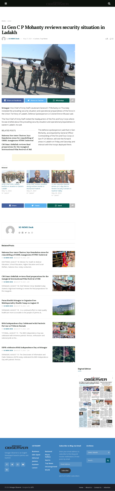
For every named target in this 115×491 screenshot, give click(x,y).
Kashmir (35, 464)
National (48, 451)
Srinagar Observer (15, 487)
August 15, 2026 (20, 329)
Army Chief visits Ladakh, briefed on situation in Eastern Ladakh (12, 186)
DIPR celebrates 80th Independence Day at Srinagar (24, 347)
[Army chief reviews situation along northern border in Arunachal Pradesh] (38, 176)
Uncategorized (51, 467)
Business (35, 451)
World (47, 470)
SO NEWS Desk (14, 39)
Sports (47, 460)
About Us (89, 487)
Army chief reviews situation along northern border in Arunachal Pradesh (37, 186)
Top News (44, 39)
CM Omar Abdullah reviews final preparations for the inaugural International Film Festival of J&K (17, 147)
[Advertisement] (57, 13)
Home (4, 21)
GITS (32, 487)
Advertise (107, 487)
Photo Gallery (48, 456)
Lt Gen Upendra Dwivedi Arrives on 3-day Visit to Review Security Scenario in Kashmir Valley (61, 187)
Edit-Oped (36, 455)
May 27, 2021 (27, 39)
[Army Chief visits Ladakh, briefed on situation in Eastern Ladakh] (13, 176)
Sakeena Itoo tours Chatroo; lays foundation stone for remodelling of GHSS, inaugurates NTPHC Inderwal (17, 138)
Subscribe (65, 470)
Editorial (35, 458)
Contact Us (97, 487)
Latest (9, 21)
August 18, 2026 (20, 258)
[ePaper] (95, 401)
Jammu (35, 461)
